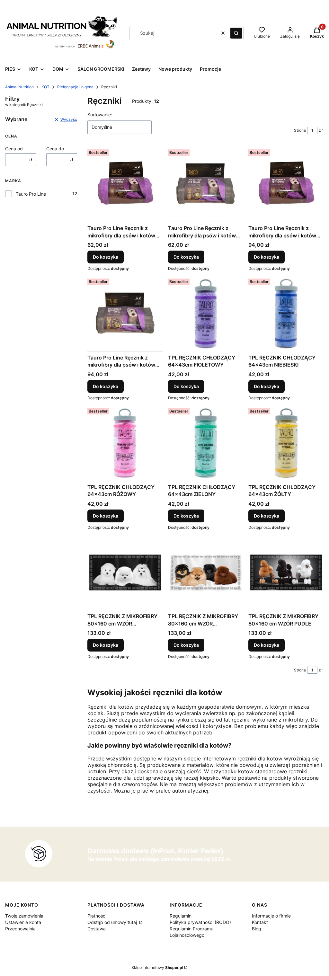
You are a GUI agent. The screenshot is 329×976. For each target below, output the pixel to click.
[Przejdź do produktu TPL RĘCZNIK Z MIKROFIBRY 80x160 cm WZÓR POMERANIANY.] (206, 572)
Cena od (14, 148)
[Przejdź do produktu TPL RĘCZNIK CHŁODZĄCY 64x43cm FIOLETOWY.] (206, 313)
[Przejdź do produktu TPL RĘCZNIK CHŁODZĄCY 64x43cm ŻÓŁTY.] (286, 443)
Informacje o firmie (271, 915)
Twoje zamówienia (24, 915)
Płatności (96, 915)
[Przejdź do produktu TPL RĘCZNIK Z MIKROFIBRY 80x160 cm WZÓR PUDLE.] (286, 572)
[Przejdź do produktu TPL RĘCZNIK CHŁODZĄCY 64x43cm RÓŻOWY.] (125, 443)
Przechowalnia (20, 928)
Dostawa (96, 928)
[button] (236, 33)
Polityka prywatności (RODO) (200, 922)
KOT (45, 86)
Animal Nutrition (19, 86)
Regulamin (180, 915)
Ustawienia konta (23, 922)
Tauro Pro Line (31, 194)
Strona (300, 130)
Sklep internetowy (157, 967)
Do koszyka (105, 257)
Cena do (55, 148)
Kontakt (260, 922)
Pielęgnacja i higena (75, 86)
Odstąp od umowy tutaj (112, 922)
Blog (256, 928)
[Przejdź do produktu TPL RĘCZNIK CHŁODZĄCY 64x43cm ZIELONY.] (206, 443)
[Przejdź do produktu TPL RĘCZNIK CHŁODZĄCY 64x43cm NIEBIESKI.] (286, 313)
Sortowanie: (99, 114)
